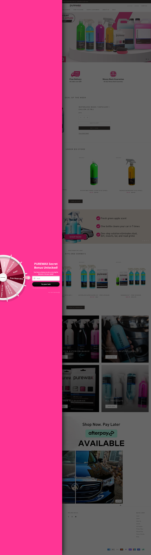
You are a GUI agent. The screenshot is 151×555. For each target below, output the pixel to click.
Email (38, 278)
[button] (120, 304)
